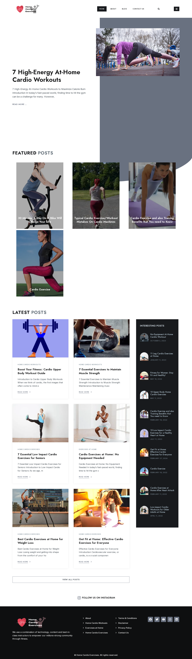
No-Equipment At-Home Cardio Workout (161, 335)
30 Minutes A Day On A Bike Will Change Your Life (40, 220)
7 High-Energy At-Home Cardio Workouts (46, 76)
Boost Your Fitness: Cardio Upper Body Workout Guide (39, 371)
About (113, 9)
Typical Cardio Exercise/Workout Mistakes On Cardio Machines (96, 220)
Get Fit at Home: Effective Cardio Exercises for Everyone (101, 541)
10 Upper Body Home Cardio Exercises (160, 393)
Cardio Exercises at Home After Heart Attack (162, 489)
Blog (124, 9)
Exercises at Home (88, 449)
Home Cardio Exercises (29, 449)
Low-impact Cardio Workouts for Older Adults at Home (159, 510)
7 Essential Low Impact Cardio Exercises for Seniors (37, 456)
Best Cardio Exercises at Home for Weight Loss (40, 541)
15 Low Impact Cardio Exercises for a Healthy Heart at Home (161, 433)
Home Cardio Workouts (29, 365)
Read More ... (19, 104)
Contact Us (138, 9)
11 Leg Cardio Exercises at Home (161, 355)
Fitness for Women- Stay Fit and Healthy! (161, 374)
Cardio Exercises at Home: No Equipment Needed (99, 456)
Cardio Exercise (40, 289)
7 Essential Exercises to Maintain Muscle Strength (100, 371)
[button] (158, 9)
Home (101, 9)
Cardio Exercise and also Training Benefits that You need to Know (152, 220)
